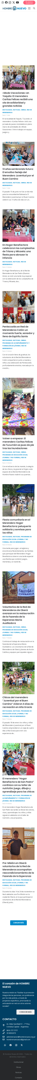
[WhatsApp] (3, 2)
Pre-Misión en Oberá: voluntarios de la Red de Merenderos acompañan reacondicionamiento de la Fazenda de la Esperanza (18, 869)
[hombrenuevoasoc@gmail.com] (4, 1039)
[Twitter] (13, 2)
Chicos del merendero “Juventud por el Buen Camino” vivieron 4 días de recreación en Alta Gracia (17, 702)
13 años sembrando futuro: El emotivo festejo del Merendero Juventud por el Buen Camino (18, 173)
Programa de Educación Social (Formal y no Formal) (17, 539)
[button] (34, 8)
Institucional (18, 1062)
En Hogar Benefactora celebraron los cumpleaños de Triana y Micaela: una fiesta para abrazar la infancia (18, 251)
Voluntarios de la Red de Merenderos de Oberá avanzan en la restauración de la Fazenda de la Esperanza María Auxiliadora (18, 615)
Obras (23, 110)
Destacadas (7, 110)
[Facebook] (6, 2)
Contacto (18, 1077)
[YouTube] (17, 2)
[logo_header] (14, 8)
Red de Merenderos (17, 542)
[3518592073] (4, 1033)
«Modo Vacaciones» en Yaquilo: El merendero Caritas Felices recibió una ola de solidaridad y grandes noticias (17, 99)
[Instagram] (10, 2)
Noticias (16, 110)
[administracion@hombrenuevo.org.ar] (4, 1037)
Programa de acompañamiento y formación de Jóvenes (17, 798)
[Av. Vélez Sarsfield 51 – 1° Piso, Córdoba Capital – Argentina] (4, 1025)
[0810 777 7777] (4, 1030)
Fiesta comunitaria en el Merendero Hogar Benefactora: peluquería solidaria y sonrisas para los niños (16, 526)
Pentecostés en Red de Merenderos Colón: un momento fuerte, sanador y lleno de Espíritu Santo (18, 331)
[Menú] (29, 8)
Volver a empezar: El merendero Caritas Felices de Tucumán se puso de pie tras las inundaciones (18, 443)
